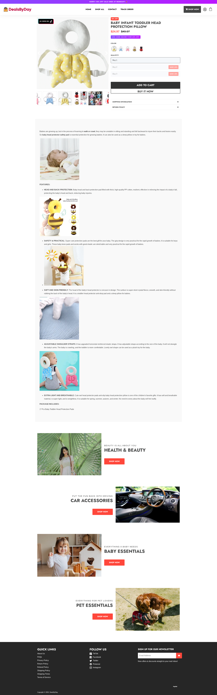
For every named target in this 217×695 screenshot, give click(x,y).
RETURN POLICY (118, 107)
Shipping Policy (43, 670)
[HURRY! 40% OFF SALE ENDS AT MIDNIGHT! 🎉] (108, 2)
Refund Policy (43, 667)
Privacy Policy (43, 660)
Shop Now (114, 461)
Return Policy (42, 664)
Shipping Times (43, 674)
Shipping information (122, 102)
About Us (41, 654)
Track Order (127, 9)
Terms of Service (44, 677)
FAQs (39, 657)
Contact (112, 9)
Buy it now (145, 91)
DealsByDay (54, 692)
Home (88, 9)
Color (113, 43)
